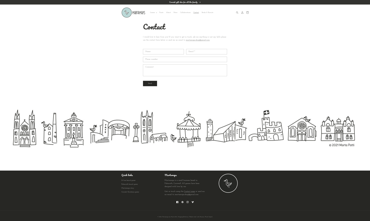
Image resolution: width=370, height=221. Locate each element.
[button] (153, 12)
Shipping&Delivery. (183, 216)
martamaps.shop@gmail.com (198, 40)
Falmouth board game (129, 184)
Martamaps (165, 216)
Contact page (189, 191)
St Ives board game (128, 180)
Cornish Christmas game (130, 192)
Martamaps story (127, 188)
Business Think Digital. (206, 216)
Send (150, 83)
